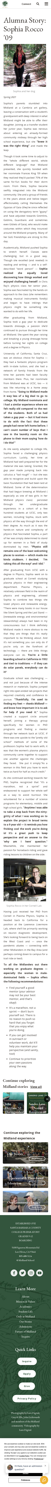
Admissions (25, 1326)
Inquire (25, 1336)
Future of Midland (25, 1331)
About (25, 1296)
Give (27, 1386)
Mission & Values (25, 1301)
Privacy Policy (27, 1398)
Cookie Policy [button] (24, 1456)
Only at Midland (25, 1316)
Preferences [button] (38, 1459)
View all (36, 1086)
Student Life (26, 1311)
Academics (25, 1306)
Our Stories (25, 1321)
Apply (27, 1373)
